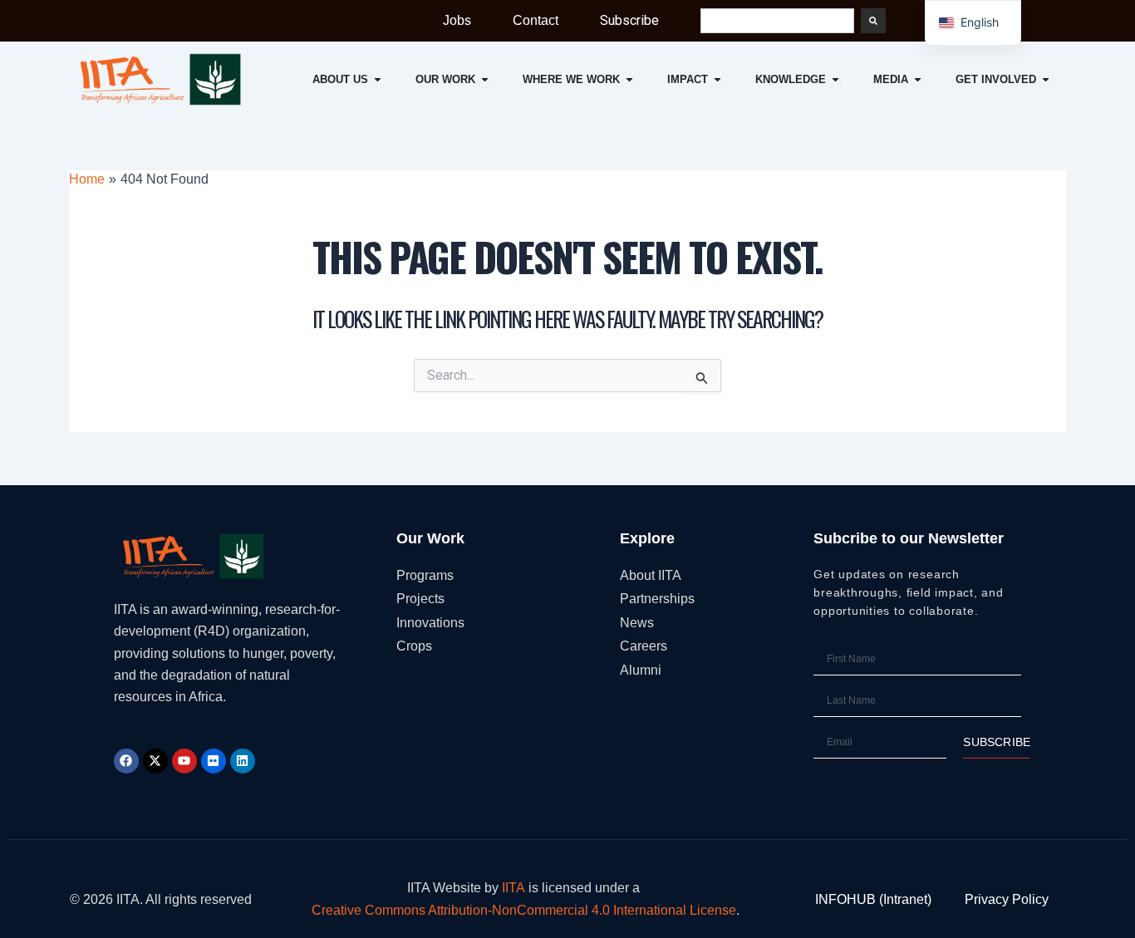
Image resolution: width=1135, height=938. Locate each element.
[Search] (873, 20)
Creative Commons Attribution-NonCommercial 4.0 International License (524, 910)
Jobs (457, 20)
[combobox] (777, 20)
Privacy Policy (1007, 899)
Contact (535, 20)
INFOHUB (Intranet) (873, 899)
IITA (513, 888)
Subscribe (629, 20)
